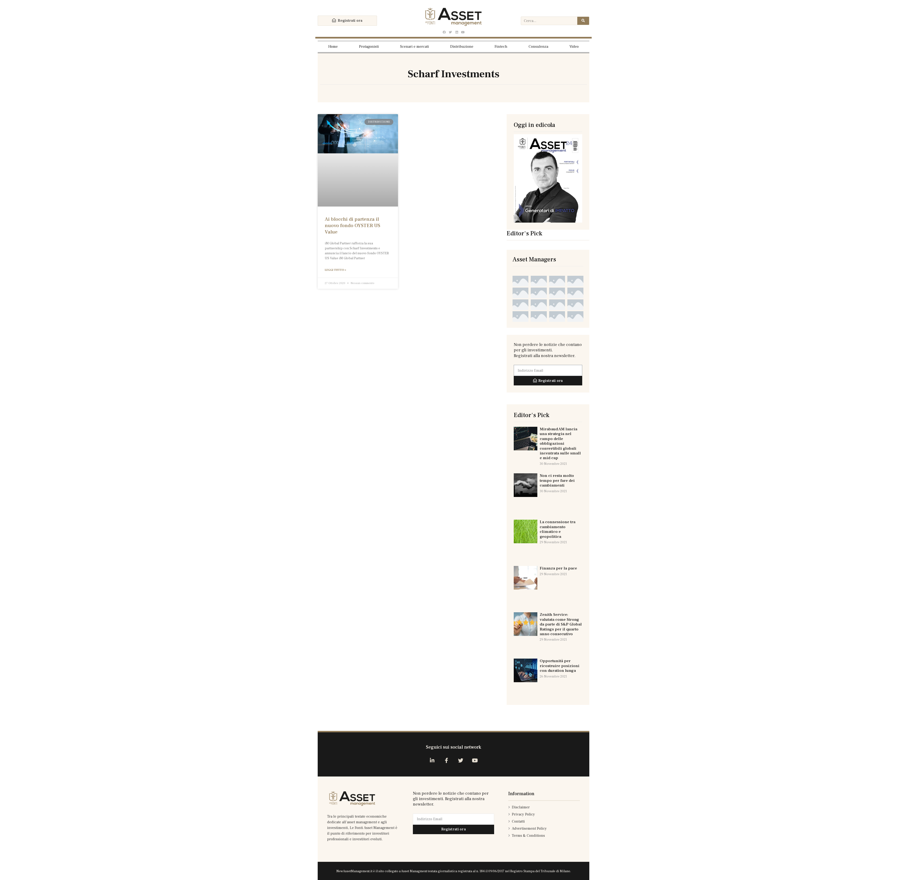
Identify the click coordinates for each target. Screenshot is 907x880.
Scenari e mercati (414, 46)
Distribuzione (461, 46)
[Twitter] (450, 32)
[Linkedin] (456, 32)
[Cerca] (583, 21)
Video (574, 46)
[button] (347, 21)
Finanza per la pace (558, 568)
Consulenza (538, 46)
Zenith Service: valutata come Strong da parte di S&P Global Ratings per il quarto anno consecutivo (561, 624)
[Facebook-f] (446, 760)
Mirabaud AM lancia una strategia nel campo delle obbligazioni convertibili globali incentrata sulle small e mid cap (560, 444)
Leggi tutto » (335, 270)
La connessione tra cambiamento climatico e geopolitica (557, 529)
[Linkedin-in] (432, 760)
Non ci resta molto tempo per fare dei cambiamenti (557, 480)
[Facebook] (444, 32)
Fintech (501, 46)
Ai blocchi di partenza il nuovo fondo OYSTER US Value (352, 225)
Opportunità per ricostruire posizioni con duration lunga (559, 665)
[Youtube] (463, 32)
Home (333, 46)
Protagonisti (369, 46)
